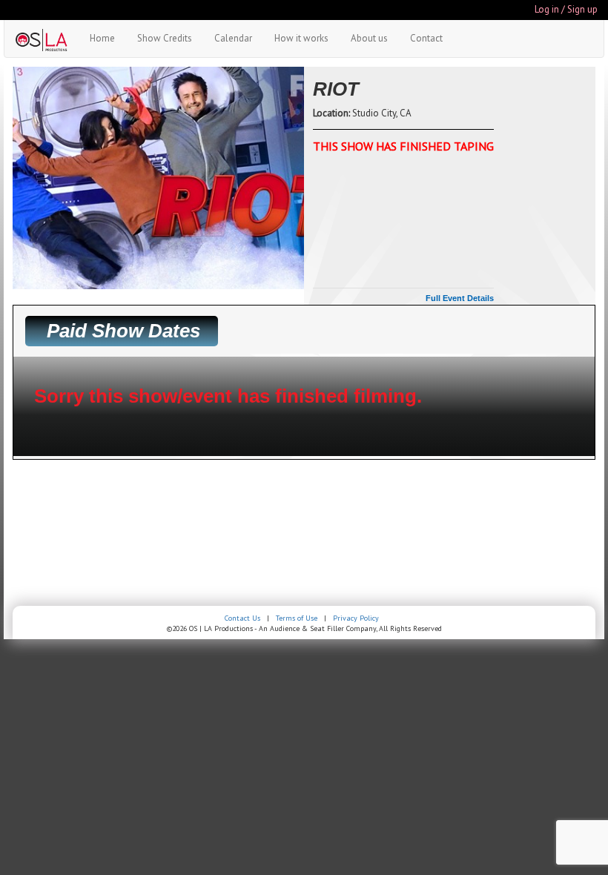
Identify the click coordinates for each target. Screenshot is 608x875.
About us (369, 38)
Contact (426, 38)
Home (102, 38)
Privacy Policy (356, 618)
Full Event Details (460, 298)
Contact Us (242, 618)
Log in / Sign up (566, 9)
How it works (301, 38)
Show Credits (164, 38)
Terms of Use (296, 618)
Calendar (233, 38)
